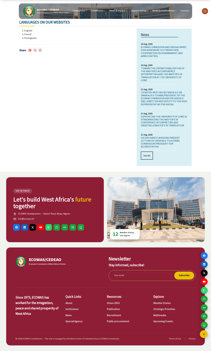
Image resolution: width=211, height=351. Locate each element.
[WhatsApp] (48, 227)
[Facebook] (16, 227)
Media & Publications (164, 11)
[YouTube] (40, 227)
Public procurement (118, 321)
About (68, 303)
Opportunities (139, 11)
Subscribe (184, 275)
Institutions (72, 309)
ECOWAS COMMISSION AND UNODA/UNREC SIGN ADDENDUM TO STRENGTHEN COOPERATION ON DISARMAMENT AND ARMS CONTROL (164, 52)
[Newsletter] (73, 227)
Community (80, 11)
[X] (32, 227)
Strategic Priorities (164, 309)
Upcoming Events (163, 321)
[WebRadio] (64, 227)
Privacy (192, 338)
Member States (162, 303)
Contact (185, 10)
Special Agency (73, 321)
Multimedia (159, 315)
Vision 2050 (113, 303)
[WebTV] (56, 227)
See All (146, 155)
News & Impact (118, 11)
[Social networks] (204, 334)
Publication (113, 309)
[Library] (81, 227)
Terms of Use (175, 338)
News (68, 315)
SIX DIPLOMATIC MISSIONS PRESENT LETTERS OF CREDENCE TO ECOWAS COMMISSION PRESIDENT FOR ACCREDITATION (160, 142)
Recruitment (114, 315)
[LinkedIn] (24, 227)
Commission (98, 11)
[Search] (205, 11)
